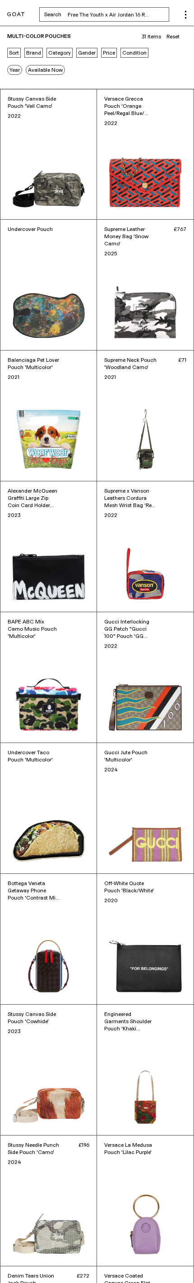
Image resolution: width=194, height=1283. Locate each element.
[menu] (186, 14)
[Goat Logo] (15, 14)
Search (106, 14)
